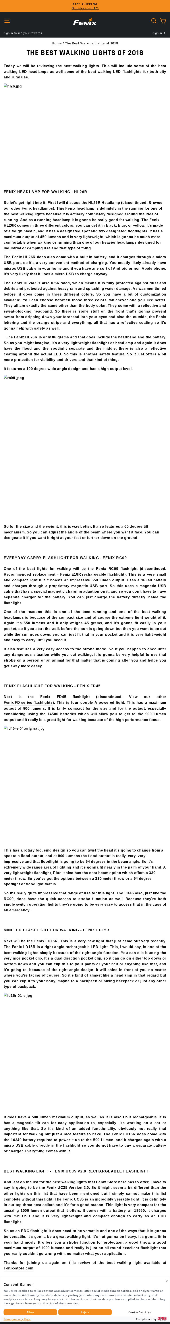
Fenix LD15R (46, 941)
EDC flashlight (34, 1231)
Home (57, 43)
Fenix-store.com (18, 1268)
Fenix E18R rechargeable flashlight (92, 574)
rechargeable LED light (87, 947)
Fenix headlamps (37, 208)
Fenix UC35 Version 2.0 (67, 1187)
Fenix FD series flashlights (28, 702)
